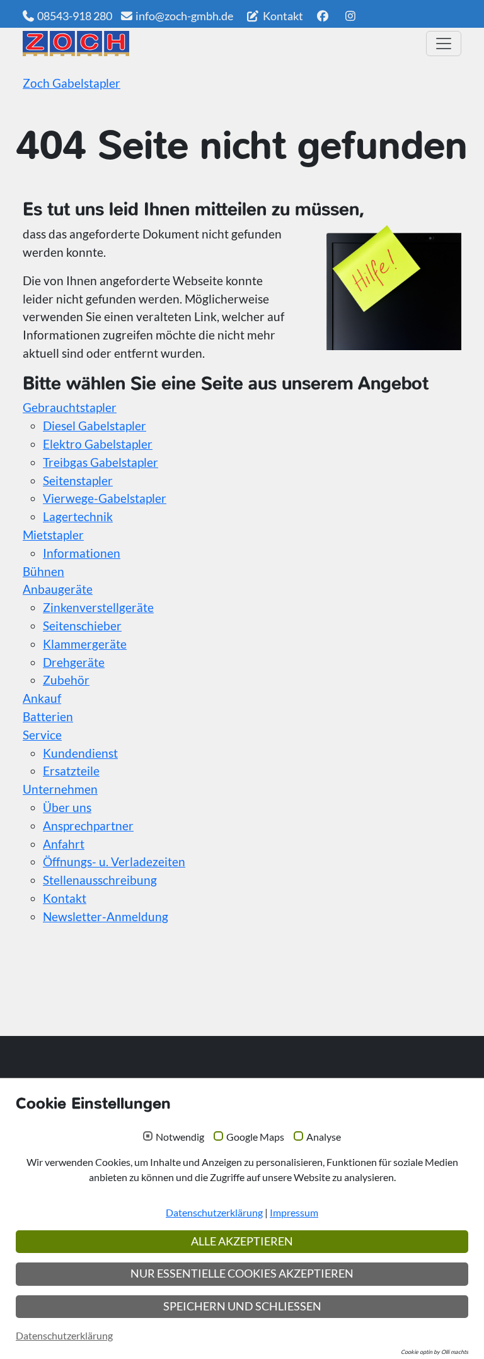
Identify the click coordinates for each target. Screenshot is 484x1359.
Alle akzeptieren (242, 1241)
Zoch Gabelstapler (71, 83)
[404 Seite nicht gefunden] (220, 43)
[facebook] (322, 16)
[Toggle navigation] (443, 43)
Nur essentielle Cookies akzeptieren (242, 1273)
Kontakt (282, 16)
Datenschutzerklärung (214, 1212)
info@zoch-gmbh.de (184, 16)
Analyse (323, 1137)
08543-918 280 (74, 16)
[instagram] (350, 16)
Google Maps (255, 1137)
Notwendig (180, 1137)
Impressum (294, 1212)
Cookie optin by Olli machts (434, 1351)
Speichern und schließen (242, 1306)
